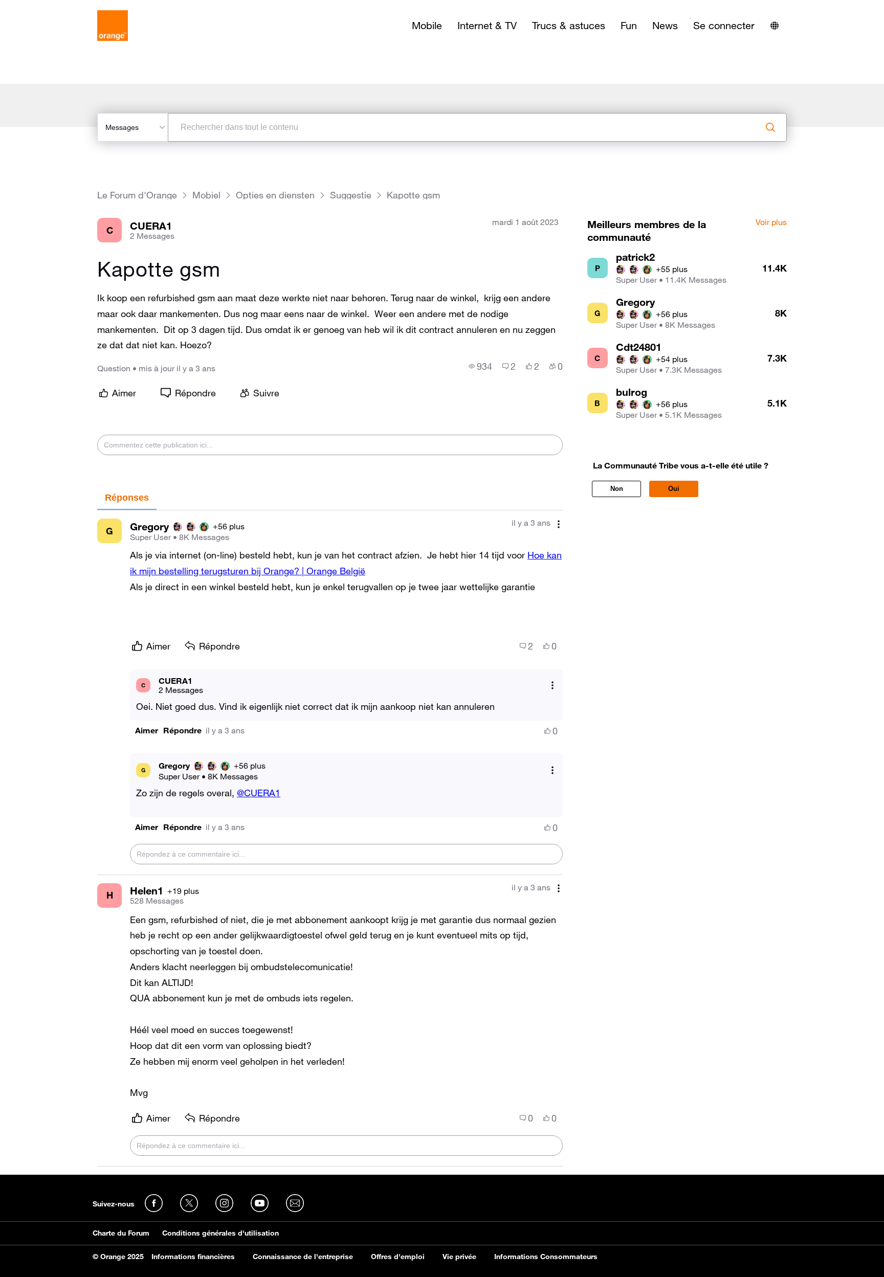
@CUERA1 (258, 792)
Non (616, 488)
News (665, 25)
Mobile (427, 25)
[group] (480, 366)
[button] (146, 730)
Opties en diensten (275, 195)
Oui (673, 488)
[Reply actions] (552, 685)
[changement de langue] (774, 25)
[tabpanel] (330, 838)
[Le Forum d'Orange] (112, 25)
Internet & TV (487, 25)
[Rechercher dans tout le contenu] (770, 127)
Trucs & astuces (568, 25)
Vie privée (459, 1256)
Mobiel (206, 195)
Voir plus (771, 222)
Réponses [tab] (127, 497)
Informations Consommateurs (546, 1256)
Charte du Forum (121, 1233)
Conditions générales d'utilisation (220, 1233)
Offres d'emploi (398, 1256)
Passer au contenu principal (54, 7)
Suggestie (350, 195)
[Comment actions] (559, 524)
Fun (629, 25)
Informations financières (193, 1256)
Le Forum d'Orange (137, 195)
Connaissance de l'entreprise (303, 1256)
